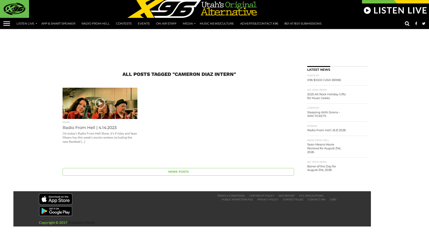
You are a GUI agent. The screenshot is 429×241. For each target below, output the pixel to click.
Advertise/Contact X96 (259, 23)
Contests (124, 23)
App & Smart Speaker (58, 23)
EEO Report (287, 195)
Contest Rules (293, 199)
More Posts (178, 171)
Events (144, 23)
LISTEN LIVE (25, 23)
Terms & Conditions (231, 195)
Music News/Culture (217, 23)
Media (188, 23)
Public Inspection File (237, 199)
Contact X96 (316, 199)
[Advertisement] (214, 46)
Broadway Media (81, 222)
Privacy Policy (267, 199)
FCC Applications (311, 195)
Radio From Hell (96, 23)
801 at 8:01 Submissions (303, 23)
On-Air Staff (166, 23)
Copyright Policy (261, 195)
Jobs (333, 199)
